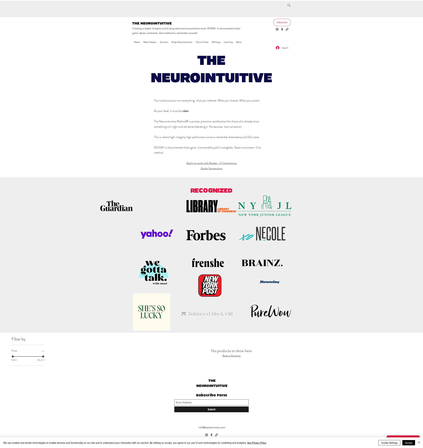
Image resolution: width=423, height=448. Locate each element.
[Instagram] (277, 29)
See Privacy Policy (256, 442)
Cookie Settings (389, 442)
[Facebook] (282, 29)
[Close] (419, 442)
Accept (408, 442)
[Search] (289, 5)
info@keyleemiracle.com (212, 427)
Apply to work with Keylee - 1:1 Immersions (211, 163)
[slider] (13, 356)
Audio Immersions (211, 168)
